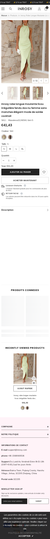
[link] (44, 172)
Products (13, 16)
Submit (39, 501)
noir (27, 408)
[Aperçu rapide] (34, 383)
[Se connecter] (39, 8)
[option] (25, 51)
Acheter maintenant (25, 180)
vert (23, 408)
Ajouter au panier (20, 172)
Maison (4, 16)
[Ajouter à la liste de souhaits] (34, 378)
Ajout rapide (24, 388)
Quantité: (5, 155)
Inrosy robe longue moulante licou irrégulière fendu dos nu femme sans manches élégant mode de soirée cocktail (25, 397)
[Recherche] (10, 8)
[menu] (3, 8)
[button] (41, 80)
